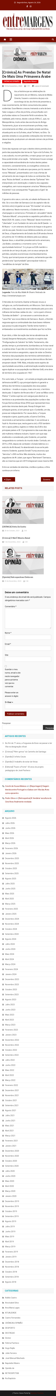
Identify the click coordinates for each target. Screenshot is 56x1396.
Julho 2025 (10, 884)
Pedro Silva (10, 798)
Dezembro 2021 (12, 1090)
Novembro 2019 (12, 1206)
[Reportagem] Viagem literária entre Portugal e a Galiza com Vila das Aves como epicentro (27, 789)
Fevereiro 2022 (11, 1085)
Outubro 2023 (11, 989)
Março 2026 (10, 843)
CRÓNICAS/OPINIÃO (11, 81)
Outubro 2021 (11, 1100)
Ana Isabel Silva (12, 1303)
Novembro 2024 (12, 924)
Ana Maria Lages (12, 1308)
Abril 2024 (9, 959)
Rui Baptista (10, 1378)
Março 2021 (10, 1136)
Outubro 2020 (11, 1161)
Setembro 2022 (12, 1055)
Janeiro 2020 (10, 1196)
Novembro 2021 (12, 1095)
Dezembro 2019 (12, 1201)
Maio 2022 (9, 1070)
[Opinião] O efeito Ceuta (15, 757)
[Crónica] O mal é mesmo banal (16, 538)
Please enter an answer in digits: (12, 694)
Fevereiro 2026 (11, 848)
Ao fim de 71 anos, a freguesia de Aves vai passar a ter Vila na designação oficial (28, 745)
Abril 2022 (9, 1075)
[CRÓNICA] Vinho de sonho (14, 527)
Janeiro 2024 (10, 974)
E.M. (28, 86)
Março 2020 (10, 1191)
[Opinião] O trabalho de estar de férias (21, 762)
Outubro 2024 (11, 929)
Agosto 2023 (10, 999)
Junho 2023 (10, 1010)
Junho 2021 (10, 1121)
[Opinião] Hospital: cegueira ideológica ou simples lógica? (10, 479)
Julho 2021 (10, 1115)
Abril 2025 (9, 899)
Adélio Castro (11, 1298)
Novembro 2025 (12, 863)
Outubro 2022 (11, 1050)
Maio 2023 (9, 1015)
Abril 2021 (9, 1131)
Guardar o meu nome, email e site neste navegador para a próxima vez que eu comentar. (13, 678)
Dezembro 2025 (12, 858)
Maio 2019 (9, 1236)
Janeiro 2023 (10, 1035)
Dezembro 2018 (12, 1262)
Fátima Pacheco (12, 1343)
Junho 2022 (10, 1065)
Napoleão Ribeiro (30, 81)
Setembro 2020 (12, 1166)
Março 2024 (10, 964)
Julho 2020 (10, 1171)
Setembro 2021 (12, 1105)
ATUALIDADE (10, 1313)
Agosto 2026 (10, 818)
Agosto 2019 (10, 1221)
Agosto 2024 (10, 939)
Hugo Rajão (10, 1348)
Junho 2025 (10, 889)
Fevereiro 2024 (11, 969)
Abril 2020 (9, 1186)
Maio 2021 (9, 1126)
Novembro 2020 (12, 1156)
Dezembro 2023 (12, 979)
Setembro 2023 (12, 994)
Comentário (10, 606)
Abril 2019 (9, 1241)
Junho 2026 (10, 828)
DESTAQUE (10, 1333)
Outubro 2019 (11, 1211)
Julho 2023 (10, 1004)
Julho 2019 (10, 1226)
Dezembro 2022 (12, 1040)
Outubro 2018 (11, 1272)
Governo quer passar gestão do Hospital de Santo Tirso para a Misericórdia (48, 479)
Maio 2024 (9, 954)
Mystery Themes (37, 1393)
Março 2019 (10, 1246)
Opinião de (9, 1368)
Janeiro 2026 (10, 853)
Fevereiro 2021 (11, 1141)
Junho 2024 (10, 949)
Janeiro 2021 (10, 1146)
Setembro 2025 (12, 873)
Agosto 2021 (10, 1110)
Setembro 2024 (12, 934)
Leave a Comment (42, 86)
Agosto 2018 (10, 1282)
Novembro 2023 (12, 984)
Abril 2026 (9, 838)
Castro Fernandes (12, 1318)
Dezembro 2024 (12, 919)
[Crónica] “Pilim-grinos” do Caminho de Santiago (25, 752)
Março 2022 (10, 1080)
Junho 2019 (10, 1231)
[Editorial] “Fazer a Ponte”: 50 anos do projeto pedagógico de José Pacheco (24, 768)
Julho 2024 (10, 944)
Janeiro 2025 (10, 914)
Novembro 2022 (12, 1045)
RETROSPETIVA (12, 1373)
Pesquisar (6, 723)
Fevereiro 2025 (11, 909)
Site (6, 655)
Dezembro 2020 (12, 1151)
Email (8, 644)
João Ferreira (11, 1353)
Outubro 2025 (11, 868)
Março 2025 (10, 904)
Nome (8, 633)
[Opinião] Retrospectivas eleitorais (17, 577)
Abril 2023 (9, 1020)
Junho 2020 (10, 1176)
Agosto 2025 (10, 879)
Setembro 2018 (12, 1277)
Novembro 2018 (12, 1267)
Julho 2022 (10, 1060)
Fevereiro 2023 (11, 1030)
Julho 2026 (10, 823)
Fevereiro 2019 (11, 1252)
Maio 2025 (9, 894)
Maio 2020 (9, 1181)
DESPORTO (10, 1328)
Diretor (8, 1338)
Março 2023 (10, 1025)
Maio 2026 (9, 833)
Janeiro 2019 (10, 1257)
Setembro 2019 (12, 1216)
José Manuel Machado (15, 1358)
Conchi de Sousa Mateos (15, 786)
